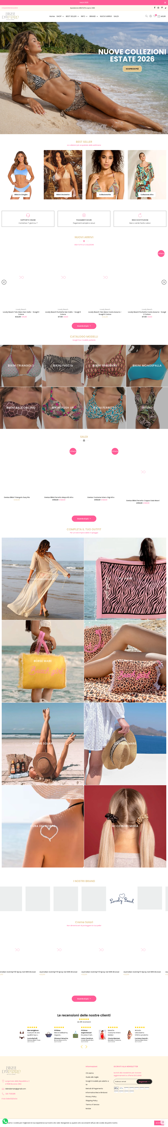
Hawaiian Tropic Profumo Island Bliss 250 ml (37, 957)
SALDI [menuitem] (116, 16)
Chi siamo (90, 1058)
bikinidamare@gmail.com (15, 1074)
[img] (84, 1004)
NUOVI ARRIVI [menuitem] (106, 16)
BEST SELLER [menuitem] (71, 16)
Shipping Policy (91, 1086)
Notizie (88, 1094)
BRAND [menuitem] (92, 16)
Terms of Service (92, 1090)
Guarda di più (83, 311)
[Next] (164, 267)
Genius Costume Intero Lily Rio (99, 482)
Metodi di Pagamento (94, 1074)
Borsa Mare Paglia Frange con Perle (86, 297)
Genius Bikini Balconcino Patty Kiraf (15, 486)
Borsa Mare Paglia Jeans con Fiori (128, 297)
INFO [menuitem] (83, 16)
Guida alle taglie (92, 1062)
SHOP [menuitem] (59, 16)
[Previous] (4, 267)
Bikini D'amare (86, 294)
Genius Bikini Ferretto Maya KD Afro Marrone (44, 297)
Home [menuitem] (52, 16)
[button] (82, 1031)
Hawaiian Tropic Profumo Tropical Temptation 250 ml (75, 958)
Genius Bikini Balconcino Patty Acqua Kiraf (57, 486)
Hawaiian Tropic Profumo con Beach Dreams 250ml (122, 958)
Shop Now (44, 51)
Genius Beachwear (44, 294)
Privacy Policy (91, 1082)
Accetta (159, 1123)
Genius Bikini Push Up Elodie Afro (141, 482)
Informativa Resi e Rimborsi (96, 1078)
